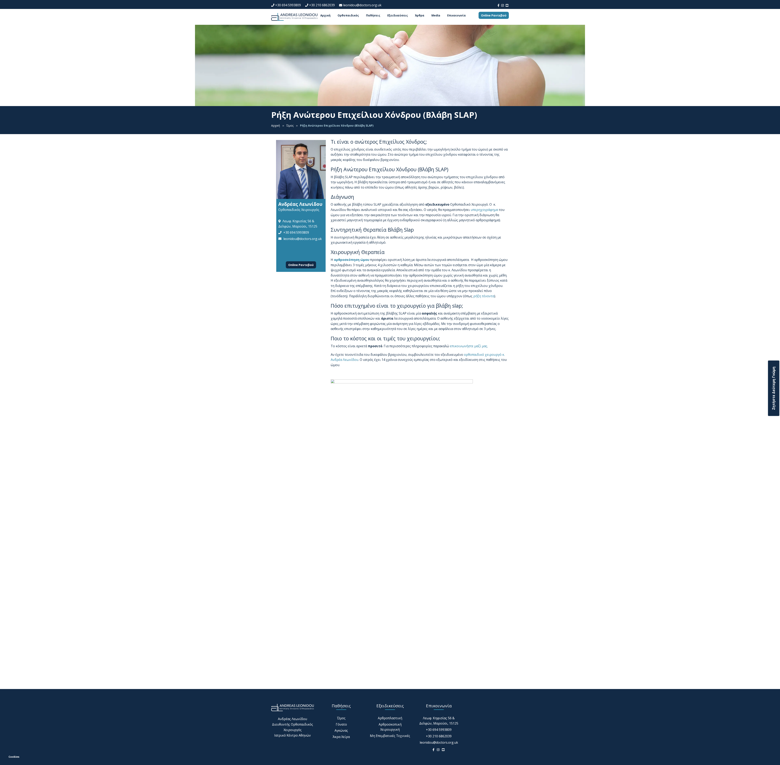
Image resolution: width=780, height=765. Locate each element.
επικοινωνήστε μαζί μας (468, 346)
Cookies (14, 756)
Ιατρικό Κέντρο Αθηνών (292, 735)
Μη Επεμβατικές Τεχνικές (390, 736)
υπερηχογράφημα (484, 209)
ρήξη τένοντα (483, 296)
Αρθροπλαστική (390, 718)
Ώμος (341, 718)
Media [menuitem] (435, 15)
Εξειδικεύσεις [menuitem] (397, 15)
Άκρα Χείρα (341, 737)
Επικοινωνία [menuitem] (456, 15)
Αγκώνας (341, 730)
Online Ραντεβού (493, 15)
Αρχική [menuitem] (325, 15)
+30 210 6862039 (322, 5)
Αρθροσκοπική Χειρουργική (390, 727)
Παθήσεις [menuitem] (373, 15)
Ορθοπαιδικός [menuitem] (348, 15)
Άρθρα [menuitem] (419, 15)
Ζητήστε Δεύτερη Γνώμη (773, 388)
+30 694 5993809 (288, 5)
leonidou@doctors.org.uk (362, 5)
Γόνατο (341, 724)
